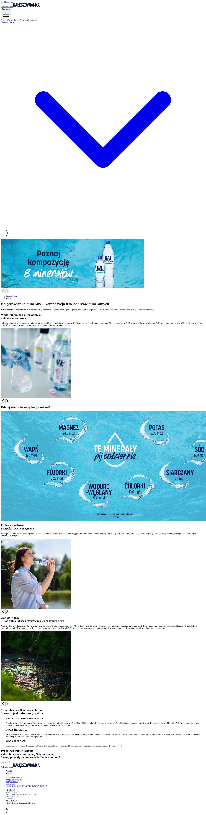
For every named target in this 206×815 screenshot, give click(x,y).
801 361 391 (11, 801)
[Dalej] (7, 291)
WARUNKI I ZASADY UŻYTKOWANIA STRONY (27, 786)
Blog (10, 20)
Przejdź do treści (7, 2)
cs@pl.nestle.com (12, 796)
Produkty (4, 20)
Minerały (16, 20)
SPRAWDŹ (5, 762)
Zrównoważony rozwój (29, 20)
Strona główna (11, 296)
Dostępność (10, 784)
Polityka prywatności (14, 780)
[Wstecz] (3, 291)
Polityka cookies (12, 782)
